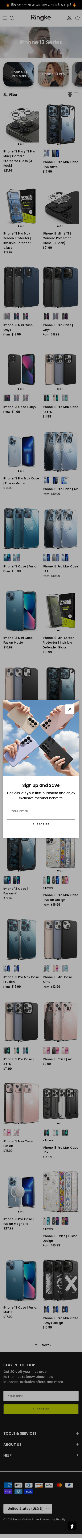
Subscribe (41, 824)
